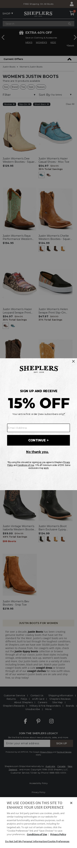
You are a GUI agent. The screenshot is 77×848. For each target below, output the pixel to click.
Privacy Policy (58, 834)
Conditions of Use (37, 834)
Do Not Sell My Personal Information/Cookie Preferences (37, 841)
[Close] (71, 803)
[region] (38, 822)
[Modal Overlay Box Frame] (38, 424)
